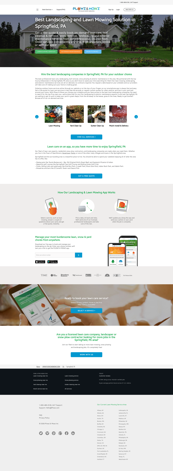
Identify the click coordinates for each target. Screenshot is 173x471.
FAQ (40, 415)
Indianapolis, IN (123, 410)
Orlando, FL (122, 435)
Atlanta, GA (100, 413)
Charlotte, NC (101, 426)
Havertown (66, 153)
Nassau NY (122, 426)
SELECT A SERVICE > (86, 311)
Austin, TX (100, 418)
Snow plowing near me (40, 380)
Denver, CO (100, 443)
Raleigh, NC (122, 443)
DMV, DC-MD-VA (102, 446)
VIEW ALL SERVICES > (86, 137)
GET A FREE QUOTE (86, 176)
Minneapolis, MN (124, 424)
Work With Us (129, 9)
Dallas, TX (100, 440)
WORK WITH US (86, 355)
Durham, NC (100, 448)
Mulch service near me (40, 389)
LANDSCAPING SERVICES (46, 51)
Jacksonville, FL (123, 413)
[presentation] (37, 116)
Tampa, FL (122, 456)
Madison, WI (122, 418)
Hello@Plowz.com (52, 408)
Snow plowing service (71, 380)
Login (118, 9)
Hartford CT (100, 459)
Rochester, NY (123, 446)
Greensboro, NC (101, 456)
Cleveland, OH (101, 435)
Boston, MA (100, 421)
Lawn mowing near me (40, 376)
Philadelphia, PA (123, 437)
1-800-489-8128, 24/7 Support (50, 405)
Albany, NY (100, 410)
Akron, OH (100, 416)
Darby (73, 153)
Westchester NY (123, 459)
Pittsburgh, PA (123, 440)
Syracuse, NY (122, 454)
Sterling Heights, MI (124, 451)
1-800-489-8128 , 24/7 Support (129, 2)
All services (68, 389)
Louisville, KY (123, 416)
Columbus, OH (101, 437)
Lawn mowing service (71, 376)
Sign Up (110, 9)
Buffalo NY (100, 424)
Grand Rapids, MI (102, 454)
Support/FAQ (61, 9)
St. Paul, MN (122, 448)
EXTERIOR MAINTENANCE (70, 51)
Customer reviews (104, 376)
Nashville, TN (122, 432)
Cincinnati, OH (101, 432)
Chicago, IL (100, 429)
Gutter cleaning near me (72, 384)
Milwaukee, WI (123, 421)
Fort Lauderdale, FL (102, 451)
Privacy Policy (44, 418)
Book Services (47, 9)
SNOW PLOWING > (92, 51)
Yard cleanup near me (40, 384)
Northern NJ (122, 429)
